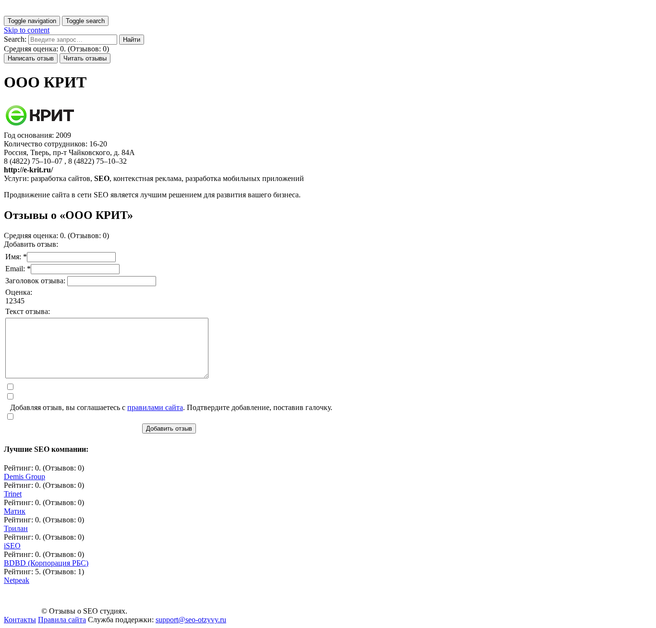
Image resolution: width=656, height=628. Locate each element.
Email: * (18, 269)
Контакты (20, 620)
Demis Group (24, 476)
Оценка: (18, 292)
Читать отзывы (85, 58)
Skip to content (26, 30)
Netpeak (16, 580)
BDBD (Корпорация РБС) (46, 563)
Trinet (13, 494)
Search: (15, 39)
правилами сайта (155, 407)
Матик (14, 511)
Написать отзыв (31, 58)
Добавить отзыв (169, 428)
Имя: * (16, 257)
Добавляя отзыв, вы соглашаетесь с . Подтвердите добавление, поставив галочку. (171, 407)
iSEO (12, 546)
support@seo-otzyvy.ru (191, 620)
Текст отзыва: (27, 311)
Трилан (16, 528)
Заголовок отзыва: (36, 281)
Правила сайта (62, 620)
